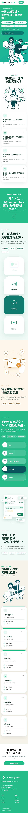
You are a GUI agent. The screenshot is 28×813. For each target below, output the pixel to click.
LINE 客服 (17, 802)
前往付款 (20, 514)
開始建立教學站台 (14, 763)
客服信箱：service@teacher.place (9, 789)
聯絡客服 (17, 800)
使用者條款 (9, 810)
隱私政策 (3, 810)
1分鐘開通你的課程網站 (12, 33)
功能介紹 (3, 798)
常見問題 (17, 798)
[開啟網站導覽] (25, 2)
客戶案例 (3, 802)
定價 (2, 800)
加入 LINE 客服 (4, 790)
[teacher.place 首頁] (8, 2)
